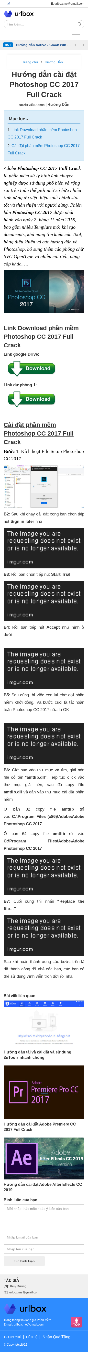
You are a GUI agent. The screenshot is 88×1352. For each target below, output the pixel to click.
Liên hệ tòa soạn (8, 3)
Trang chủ (30, 62)
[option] (43, 45)
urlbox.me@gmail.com (24, 1292)
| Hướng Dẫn (57, 104)
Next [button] (83, 45)
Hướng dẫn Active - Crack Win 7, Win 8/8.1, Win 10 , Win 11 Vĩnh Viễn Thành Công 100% (43, 45)
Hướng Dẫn (54, 62)
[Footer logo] (25, 1308)
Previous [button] (75, 45)
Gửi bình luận (24, 1261)
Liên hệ (32, 1337)
